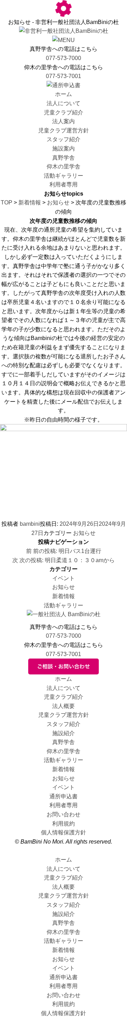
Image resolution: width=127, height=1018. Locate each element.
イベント (63, 578)
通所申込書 (63, 796)
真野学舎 (63, 158)
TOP (6, 203)
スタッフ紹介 (63, 139)
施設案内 (63, 148)
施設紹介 (63, 733)
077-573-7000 (63, 58)
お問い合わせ (63, 814)
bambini (30, 524)
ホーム (63, 94)
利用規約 (63, 824)
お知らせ (58, 203)
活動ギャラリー (63, 176)
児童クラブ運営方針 (63, 130)
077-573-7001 (63, 76)
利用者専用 (63, 184)
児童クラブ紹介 (63, 112)
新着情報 (29, 203)
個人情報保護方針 (63, 832)
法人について (63, 103)
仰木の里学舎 (63, 166)
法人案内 (63, 121)
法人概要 (63, 706)
